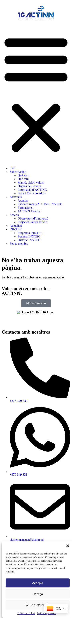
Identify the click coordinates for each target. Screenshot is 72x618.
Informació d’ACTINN (32, 189)
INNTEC (16, 229)
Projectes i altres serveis (32, 222)
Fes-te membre (19, 243)
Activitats (16, 197)
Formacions (25, 207)
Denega (38, 594)
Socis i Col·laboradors (32, 193)
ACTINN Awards (29, 211)
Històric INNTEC (29, 240)
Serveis (14, 215)
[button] (68, 546)
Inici (12, 168)
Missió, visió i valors (31, 182)
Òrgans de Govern (29, 186)
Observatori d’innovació (33, 218)
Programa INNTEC (30, 232)
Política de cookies (26, 613)
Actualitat (16, 225)
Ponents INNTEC (29, 236)
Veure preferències (37, 605)
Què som (23, 175)
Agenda (23, 200)
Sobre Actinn (18, 171)
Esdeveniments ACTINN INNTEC (40, 204)
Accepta (37, 583)
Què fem (23, 179)
